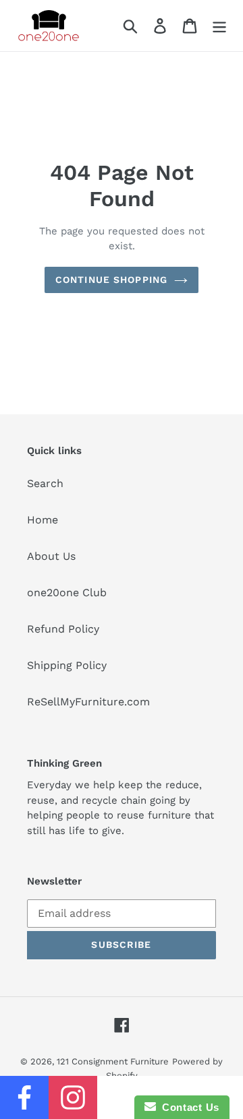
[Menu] (219, 25)
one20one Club (67, 592)
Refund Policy (63, 628)
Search (45, 483)
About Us (51, 556)
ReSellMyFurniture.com (88, 701)
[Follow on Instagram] (73, 1097)
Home (42, 519)
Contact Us (187, 1107)
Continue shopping (111, 279)
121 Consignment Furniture (113, 1061)
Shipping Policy (67, 665)
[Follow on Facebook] (24, 1097)
